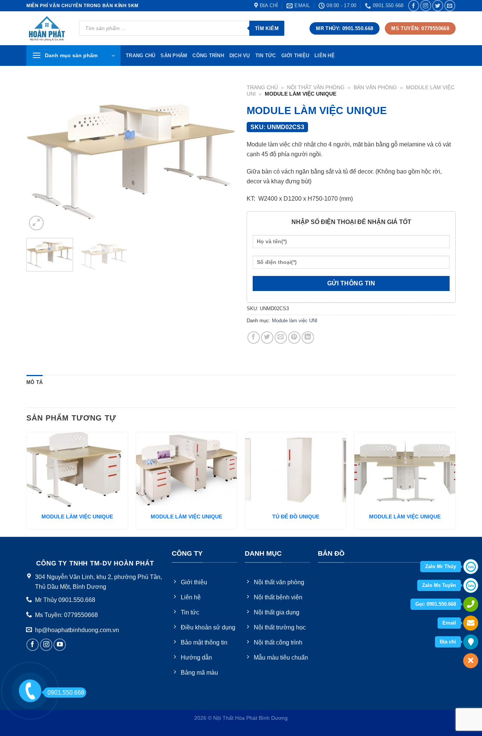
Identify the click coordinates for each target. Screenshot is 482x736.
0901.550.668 (65, 692)
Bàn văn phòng (375, 87)
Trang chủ (262, 87)
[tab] (34, 382)
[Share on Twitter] (267, 337)
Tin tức (265, 55)
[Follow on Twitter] (437, 5)
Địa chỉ (448, 642)
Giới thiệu (295, 55)
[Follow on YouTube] (59, 644)
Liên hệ (324, 55)
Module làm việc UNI (294, 320)
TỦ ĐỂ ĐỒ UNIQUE (295, 517)
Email (449, 623)
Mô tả (34, 382)
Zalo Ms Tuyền (439, 585)
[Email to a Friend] (281, 337)
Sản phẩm (173, 55)
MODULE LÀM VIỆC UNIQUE (77, 517)
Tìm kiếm (267, 28)
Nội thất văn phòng (316, 87)
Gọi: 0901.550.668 (435, 604)
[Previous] (40, 157)
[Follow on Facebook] (413, 5)
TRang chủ (140, 55)
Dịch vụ (239, 55)
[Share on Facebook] (253, 337)
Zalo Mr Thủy (440, 566)
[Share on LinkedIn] (308, 337)
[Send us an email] (449, 5)
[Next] (222, 157)
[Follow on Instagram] (425, 5)
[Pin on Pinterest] (294, 337)
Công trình (208, 55)
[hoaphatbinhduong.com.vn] (47, 28)
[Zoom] (36, 223)
